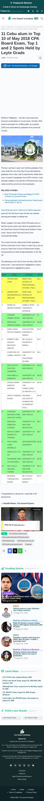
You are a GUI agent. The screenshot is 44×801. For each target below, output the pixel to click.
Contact (31, 789)
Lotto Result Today (9, 718)
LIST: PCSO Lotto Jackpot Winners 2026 (17, 677)
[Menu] (3, 18)
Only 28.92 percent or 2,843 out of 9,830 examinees (21, 210)
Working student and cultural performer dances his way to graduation (25, 653)
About (22, 789)
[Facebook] (10, 550)
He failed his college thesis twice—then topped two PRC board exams (21, 597)
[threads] (41, 11)
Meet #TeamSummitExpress (22, 776)
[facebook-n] (28, 11)
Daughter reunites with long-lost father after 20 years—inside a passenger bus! (26, 639)
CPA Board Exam (8, 541)
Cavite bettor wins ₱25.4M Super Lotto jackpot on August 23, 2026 (20, 699)
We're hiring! (22, 779)
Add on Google (20, 66)
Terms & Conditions (15, 792)
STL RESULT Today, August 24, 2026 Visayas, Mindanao (19, 693)
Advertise (22, 773)
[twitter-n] (32, 11)
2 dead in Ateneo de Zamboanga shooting (20, 7)
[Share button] (25, 550)
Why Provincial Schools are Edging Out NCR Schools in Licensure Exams (22, 195)
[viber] (28, 765)
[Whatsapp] (20, 550)
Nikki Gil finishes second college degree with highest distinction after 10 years (28, 624)
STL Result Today (31, 718)
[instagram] (37, 11)
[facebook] (11, 765)
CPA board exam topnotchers (12, 544)
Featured (10, 27)
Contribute (22, 771)
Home (3, 27)
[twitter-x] (15, 765)
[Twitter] (15, 550)
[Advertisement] (22, 91)
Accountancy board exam (18, 534)
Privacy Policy (32, 792)
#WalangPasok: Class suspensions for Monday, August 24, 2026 (23, 688)
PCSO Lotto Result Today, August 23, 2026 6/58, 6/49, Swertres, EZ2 (22, 682)
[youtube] (33, 765)
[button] (36, 18)
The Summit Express (26, 797)
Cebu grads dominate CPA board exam (15, 537)
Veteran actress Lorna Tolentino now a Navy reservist (26, 609)
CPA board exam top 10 (25, 541)
